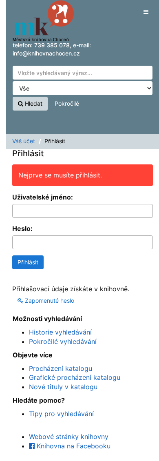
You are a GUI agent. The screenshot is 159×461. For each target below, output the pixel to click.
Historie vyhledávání (60, 332)
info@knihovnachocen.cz (46, 53)
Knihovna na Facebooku (72, 446)
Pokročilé (67, 103)
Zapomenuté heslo (48, 300)
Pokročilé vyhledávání (63, 341)
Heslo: (22, 228)
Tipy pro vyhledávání (61, 414)
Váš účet (23, 140)
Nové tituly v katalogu (63, 387)
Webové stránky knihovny (68, 436)
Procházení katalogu (60, 368)
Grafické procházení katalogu (74, 377)
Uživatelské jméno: (42, 197)
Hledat (32, 103)
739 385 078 (52, 45)
